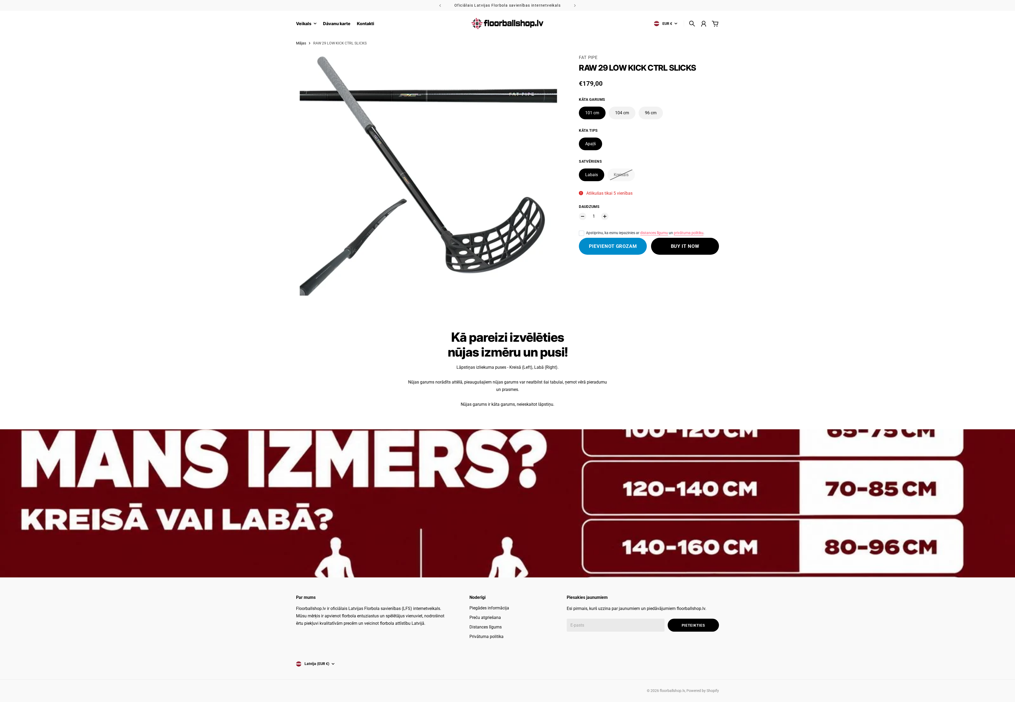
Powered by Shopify (702, 691)
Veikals (303, 23)
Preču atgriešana (485, 617)
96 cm (651, 112)
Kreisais (621, 174)
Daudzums (589, 206)
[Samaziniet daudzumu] (582, 216)
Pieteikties (693, 625)
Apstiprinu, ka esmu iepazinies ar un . (645, 233)
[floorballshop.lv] (507, 23)
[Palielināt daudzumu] (604, 216)
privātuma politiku (688, 233)
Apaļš (590, 143)
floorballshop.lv (672, 691)
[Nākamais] (575, 5)
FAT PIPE (588, 57)
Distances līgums (485, 627)
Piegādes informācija (489, 607)
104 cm (622, 112)
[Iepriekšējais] (440, 5)
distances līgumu (654, 233)
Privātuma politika (486, 636)
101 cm (592, 112)
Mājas (301, 43)
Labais (591, 174)
